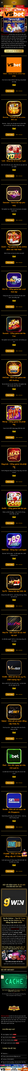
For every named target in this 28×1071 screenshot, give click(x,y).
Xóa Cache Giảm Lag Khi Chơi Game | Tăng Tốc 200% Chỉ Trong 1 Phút (14, 990)
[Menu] (2, 2)
